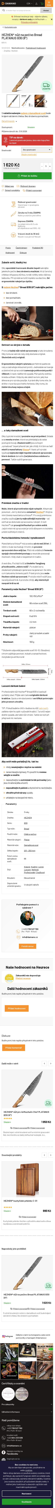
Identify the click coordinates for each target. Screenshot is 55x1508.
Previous (44, 1063)
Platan (27, 839)
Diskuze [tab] (23, 252)
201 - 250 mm (29, 850)
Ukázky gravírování (28, 154)
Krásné (27, 867)
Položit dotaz (27, 946)
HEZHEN (28, 817)
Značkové (40, 872)
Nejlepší (35, 869)
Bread (26, 828)
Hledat (46, 10)
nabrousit (43, 708)
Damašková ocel (31, 845)
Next (50, 1063)
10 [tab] (39, 1235)
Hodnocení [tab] (10, 252)
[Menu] (49, 3)
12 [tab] (48, 1235)
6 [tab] (21, 1235)
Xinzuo (26, 449)
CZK (29, 3)
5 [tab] (16, 1235)
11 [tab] (44, 1235)
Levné (40, 867)
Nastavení (26, 1493)
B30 (26, 823)
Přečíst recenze (23, 978)
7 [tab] (25, 1235)
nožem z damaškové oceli (33, 113)
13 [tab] (53, 1235)
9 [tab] (34, 1235)
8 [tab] (30, 1235)
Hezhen (39, 512)
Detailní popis (8, 121)
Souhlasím (26, 1501)
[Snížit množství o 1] (42, 166)
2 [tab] (2, 1235)
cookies (28, 1470)
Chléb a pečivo (30, 834)
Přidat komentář (13, 1047)
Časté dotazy (21, 247)
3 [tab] (7, 1235)
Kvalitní (34, 867)
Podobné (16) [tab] (37, 247)
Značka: (11, 50)
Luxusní (27, 869)
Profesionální (29, 872)
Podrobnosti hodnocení (36, 48)
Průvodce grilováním (29, 22)
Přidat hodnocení (16, 1008)
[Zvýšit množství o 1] (50, 166)
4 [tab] (11, 1235)
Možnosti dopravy (28, 186)
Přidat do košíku (29, 175)
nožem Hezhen (11, 287)
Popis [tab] (8, 247)
